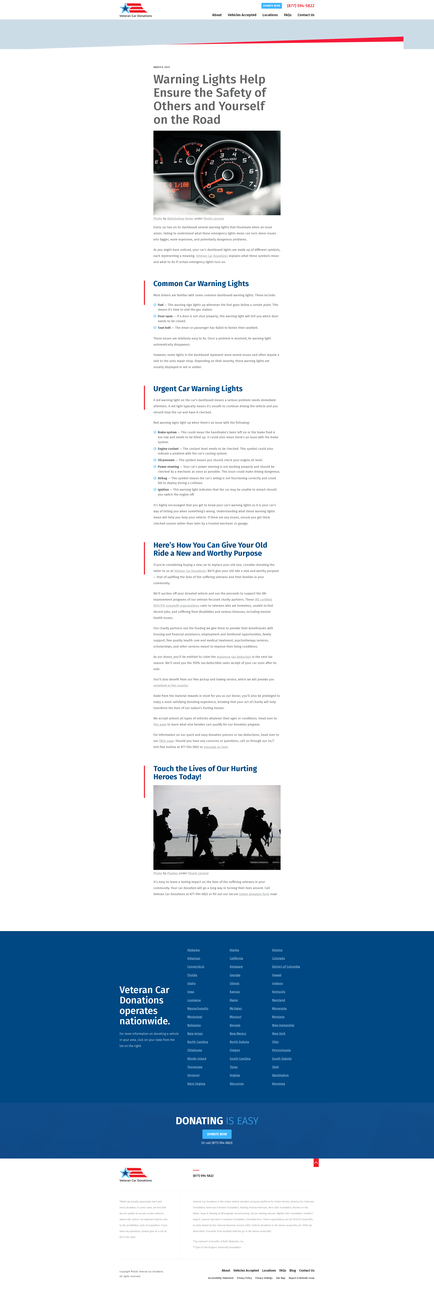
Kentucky (278, 992)
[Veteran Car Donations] (136, 10)
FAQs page (166, 741)
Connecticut (195, 967)
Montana (278, 1017)
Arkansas (193, 958)
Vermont (193, 1075)
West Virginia (196, 1084)
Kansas (235, 992)
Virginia (235, 1075)
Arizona (277, 950)
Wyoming (278, 1084)
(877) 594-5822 (300, 6)
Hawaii (276, 975)
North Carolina (197, 1042)
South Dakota (282, 1059)
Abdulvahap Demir (180, 218)
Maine (234, 1000)
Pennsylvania (281, 1050)
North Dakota (239, 1042)
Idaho (191, 983)
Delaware (236, 967)
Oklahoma (194, 1050)
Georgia (235, 975)
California (236, 958)
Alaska (234, 950)
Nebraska (194, 1025)
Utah (275, 1067)
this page (159, 724)
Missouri (235, 1017)
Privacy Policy (244, 1278)
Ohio (275, 1042)
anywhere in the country (170, 685)
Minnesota (279, 1008)
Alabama (193, 950)
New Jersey (195, 1033)
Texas (234, 1067)
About (217, 15)
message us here (216, 747)
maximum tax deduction (234, 657)
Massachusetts (197, 1008)
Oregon (235, 1050)
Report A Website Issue (301, 1278)
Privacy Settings (264, 1278)
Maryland (278, 1000)
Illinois (234, 983)
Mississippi (194, 1017)
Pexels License (213, 218)
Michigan (236, 1008)
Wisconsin (237, 1084)
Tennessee (194, 1067)
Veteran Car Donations (212, 256)
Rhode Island (196, 1059)
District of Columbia (286, 967)
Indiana (277, 983)
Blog (293, 1270)
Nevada (235, 1025)
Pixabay (172, 873)
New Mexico (238, 1033)
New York (278, 1033)
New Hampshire (283, 1025)
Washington (280, 1075)
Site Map (280, 1278)
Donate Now (271, 5)
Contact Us (306, 15)
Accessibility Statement (220, 1278)
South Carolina (240, 1059)
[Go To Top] (316, 1163)
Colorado (278, 958)
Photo (157, 218)
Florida (192, 975)
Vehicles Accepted (242, 15)
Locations (270, 15)
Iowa (190, 992)
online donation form (254, 894)
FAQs (288, 15)
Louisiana (194, 1000)
